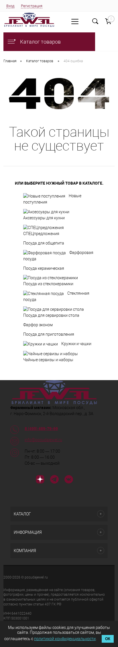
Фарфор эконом (38, 324)
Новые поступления (52, 198)
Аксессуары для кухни (44, 218)
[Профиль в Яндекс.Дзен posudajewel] (40, 480)
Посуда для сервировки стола (51, 315)
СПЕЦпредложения (41, 233)
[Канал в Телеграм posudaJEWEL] (54, 480)
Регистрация (31, 6)
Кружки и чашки (76, 343)
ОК (107, 639)
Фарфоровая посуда (58, 255)
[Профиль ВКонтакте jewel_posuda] (68, 480)
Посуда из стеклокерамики (48, 284)
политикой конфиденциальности (65, 638)
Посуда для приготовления (48, 334)
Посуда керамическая (43, 268)
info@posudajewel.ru (43, 439)
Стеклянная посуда (56, 296)
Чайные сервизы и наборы (48, 359)
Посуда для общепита (43, 243)
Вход (10, 6)
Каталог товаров (40, 42)
